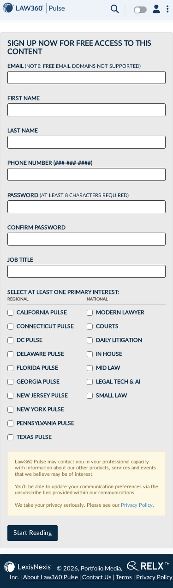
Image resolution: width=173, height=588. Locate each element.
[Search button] (115, 10)
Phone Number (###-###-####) (49, 163)
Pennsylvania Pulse (45, 423)
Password (68, 195)
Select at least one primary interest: (63, 292)
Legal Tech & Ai (118, 381)
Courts (107, 326)
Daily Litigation (119, 340)
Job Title (20, 260)
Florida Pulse (37, 368)
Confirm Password (36, 227)
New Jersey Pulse (42, 395)
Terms (124, 578)
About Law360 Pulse (50, 578)
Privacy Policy (137, 505)
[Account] (156, 10)
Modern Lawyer (120, 312)
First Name (23, 98)
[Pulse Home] (33, 9)
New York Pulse (40, 409)
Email (74, 66)
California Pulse (42, 312)
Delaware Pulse (40, 354)
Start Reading (32, 533)
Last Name (22, 130)
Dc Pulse (29, 340)
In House (109, 354)
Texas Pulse (34, 437)
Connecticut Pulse (45, 326)
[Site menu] (168, 10)
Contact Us (97, 578)
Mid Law (108, 368)
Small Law (111, 395)
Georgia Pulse (38, 381)
